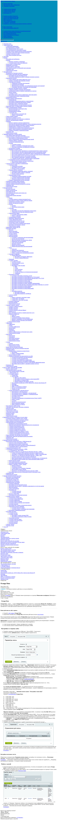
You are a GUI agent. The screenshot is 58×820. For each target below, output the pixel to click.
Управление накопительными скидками (21, 176)
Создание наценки (16, 492)
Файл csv (14, 315)
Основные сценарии (17, 467)
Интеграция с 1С (7, 13)
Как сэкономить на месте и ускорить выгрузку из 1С (21, 312)
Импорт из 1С (12, 311)
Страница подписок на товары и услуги (18, 431)
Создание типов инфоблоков (16, 498)
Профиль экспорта (13, 307)
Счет (13, 289)
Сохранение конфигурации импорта (20, 317)
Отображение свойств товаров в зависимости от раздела (22, 90)
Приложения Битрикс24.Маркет (11, 34)
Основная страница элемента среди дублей (16, 418)
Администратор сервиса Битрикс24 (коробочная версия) (17, 31)
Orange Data (15, 375)
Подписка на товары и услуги (13, 117)
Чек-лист (11, 229)
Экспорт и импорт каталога (15, 306)
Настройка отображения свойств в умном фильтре (21, 101)
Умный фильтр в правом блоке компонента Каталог (21, 127)
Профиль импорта (13, 308)
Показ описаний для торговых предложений (17, 435)
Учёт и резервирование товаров (14, 107)
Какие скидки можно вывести (19, 162)
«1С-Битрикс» (19, 817)
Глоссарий (5, 56)
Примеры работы (10, 349)
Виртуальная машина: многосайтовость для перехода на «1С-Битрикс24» (29, 458)
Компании (11, 259)
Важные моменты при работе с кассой (24, 381)
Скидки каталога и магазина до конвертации (17, 163)
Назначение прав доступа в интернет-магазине (17, 348)
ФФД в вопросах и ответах (18, 404)
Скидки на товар (13, 164)
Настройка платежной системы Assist (21, 280)
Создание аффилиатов (14, 326)
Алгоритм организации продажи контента (22, 357)
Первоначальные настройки (13, 482)
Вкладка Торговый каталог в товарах (18, 88)
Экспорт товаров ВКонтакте (21, 257)
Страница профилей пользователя (17, 430)
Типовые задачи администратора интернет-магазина (19, 51)
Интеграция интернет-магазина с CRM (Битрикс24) (18, 441)
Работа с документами (17, 115)
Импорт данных (16, 316)
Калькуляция (12, 328)
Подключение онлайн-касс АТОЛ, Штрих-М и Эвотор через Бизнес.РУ (29, 382)
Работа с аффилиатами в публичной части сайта (20, 331)
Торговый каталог (7, 71)
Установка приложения (17, 395)
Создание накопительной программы (21, 177)
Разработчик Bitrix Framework (10, 16)
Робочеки (14, 384)
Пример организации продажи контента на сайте (21, 356)
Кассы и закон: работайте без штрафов (12, 367)
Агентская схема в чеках (12, 412)
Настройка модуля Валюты (12, 481)
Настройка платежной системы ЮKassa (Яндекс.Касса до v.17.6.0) (28, 278)
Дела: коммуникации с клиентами (17, 461)
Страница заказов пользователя (16, 427)
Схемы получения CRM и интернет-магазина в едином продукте (27, 453)
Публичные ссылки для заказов (16, 222)
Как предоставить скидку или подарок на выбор (23, 156)
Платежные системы (14, 274)
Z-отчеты (14, 400)
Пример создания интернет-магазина (12, 475)
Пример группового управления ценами (19, 130)
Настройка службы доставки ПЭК (20, 515)
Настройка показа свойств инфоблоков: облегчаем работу (23, 94)
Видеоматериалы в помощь (12, 47)
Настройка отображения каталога (17, 510)
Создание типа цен (16, 491)
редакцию (7, 595)
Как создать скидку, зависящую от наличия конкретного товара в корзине (29, 150)
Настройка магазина (11, 228)
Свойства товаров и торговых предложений (19, 89)
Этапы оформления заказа (15, 219)
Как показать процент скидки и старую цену (23, 161)
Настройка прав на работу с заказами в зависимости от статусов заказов (26, 486)
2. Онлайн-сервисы (13, 373)
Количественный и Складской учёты (18, 108)
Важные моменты (16, 465)
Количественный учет (14, 110)
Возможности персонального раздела (18, 423)
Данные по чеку (16, 389)
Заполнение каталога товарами (16, 506)
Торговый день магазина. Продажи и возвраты (17, 407)
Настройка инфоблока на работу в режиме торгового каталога (24, 76)
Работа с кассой (15, 399)
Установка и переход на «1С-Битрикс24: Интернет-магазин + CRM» (25, 451)
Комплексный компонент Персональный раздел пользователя (24, 424)
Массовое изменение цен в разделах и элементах (18, 119)
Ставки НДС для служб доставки (20, 300)
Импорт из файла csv (14, 314)
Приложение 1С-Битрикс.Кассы (19, 391)
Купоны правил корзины (18, 173)
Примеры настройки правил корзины (15, 181)
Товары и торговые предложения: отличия (19, 80)
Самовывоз (17, 273)
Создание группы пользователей (20, 358)
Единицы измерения (14, 301)
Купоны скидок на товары (18, 168)
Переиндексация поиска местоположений (22, 246)
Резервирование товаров (15, 111)
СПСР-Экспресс (19, 269)
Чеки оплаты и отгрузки (12, 410)
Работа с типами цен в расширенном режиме (23, 252)
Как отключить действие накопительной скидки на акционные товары (29, 152)
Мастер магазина (13, 231)
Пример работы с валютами (13, 66)
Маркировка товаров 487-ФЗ (13, 227)
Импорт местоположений (18, 245)
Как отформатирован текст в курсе (14, 48)
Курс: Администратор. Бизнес (8, 1)
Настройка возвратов (17, 291)
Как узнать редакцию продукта (13, 55)
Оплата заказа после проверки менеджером (19, 223)
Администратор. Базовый (9, 9)
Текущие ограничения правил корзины (15, 182)
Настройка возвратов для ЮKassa (23, 293)
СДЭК (16, 268)
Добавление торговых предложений (20, 83)
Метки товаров (12, 92)
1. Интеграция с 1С (13, 372)
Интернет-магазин (7, 187)
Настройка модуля (10, 191)
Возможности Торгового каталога (14, 73)
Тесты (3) (5, 526)
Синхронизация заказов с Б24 (13, 447)
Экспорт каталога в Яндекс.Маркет (17, 310)
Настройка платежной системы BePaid (21, 287)
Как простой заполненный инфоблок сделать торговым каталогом (25, 124)
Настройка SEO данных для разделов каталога (20, 505)
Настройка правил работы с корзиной (21, 172)
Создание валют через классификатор (18, 62)
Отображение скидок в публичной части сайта (20, 159)
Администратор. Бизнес (9, 11)
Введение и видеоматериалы (13, 477)
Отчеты (8, 342)
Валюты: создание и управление (17, 61)
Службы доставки (13, 260)
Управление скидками (17, 166)
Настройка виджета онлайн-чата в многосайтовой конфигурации (27, 459)
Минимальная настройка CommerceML (18, 444)
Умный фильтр (12, 99)
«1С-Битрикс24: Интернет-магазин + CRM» (16, 449)
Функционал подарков (14, 148)
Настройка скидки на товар (18, 167)
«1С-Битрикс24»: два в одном (16, 450)
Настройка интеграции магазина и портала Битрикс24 (22, 445)
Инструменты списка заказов (19, 469)
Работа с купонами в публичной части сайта (22, 145)
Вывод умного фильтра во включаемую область (20, 129)
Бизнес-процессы (7, 36)
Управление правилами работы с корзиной (22, 171)
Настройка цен (12, 489)
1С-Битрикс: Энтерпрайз (9, 22)
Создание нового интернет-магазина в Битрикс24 (24, 456)
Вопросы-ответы (10, 413)
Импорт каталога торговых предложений (22, 320)
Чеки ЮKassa (15, 385)
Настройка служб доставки (18, 265)
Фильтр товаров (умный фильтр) (14, 98)
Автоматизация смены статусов (16, 221)
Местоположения (13, 236)
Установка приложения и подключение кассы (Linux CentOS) (27, 398)
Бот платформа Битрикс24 (9, 33)
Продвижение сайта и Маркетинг (11, 4)
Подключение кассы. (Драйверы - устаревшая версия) (25, 394)
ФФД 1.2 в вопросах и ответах (19, 386)
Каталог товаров (10, 194)
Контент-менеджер (8, 3)
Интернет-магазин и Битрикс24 (11, 440)
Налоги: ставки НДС (14, 493)
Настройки (14, 352)
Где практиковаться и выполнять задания (16, 50)
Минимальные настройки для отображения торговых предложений (28, 85)
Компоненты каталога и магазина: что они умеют (15, 417)
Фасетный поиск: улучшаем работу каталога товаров (19, 106)
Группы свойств (13, 233)
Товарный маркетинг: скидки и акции (12, 134)
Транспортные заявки (14, 213)
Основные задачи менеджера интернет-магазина (18, 52)
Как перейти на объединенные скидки (18, 138)
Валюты (5, 57)
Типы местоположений (17, 242)
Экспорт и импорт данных (12, 305)
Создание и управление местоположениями (22, 237)
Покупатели (9, 334)
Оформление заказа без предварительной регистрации (19, 436)
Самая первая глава (8, 45)
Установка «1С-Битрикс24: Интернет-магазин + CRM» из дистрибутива (29, 454)
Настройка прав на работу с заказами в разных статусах (25, 363)
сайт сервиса (11, 613)
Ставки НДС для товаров (18, 298)
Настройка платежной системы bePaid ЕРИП (23, 288)
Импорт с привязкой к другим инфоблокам (22, 319)
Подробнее (6, 750)
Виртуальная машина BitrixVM (10, 28)
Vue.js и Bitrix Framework (9, 21)
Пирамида (11, 329)
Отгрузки (11, 208)
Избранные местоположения (19, 241)
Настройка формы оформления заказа (18, 463)
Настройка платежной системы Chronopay (22, 286)
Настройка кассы (16, 396)
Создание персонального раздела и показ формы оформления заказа (28, 362)
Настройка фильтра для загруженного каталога (20, 105)
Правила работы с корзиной (16, 140)
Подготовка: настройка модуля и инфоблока (17, 74)
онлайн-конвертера (29, 679)
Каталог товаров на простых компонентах (19, 122)
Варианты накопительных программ (21, 178)
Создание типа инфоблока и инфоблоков (22, 359)
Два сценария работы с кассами (14, 370)
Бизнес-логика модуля (11, 190)
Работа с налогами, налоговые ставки (21, 297)
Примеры (8, 121)
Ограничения (15, 264)
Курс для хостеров (7, 26)
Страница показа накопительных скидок (19, 432)
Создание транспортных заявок (19, 214)
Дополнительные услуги (18, 263)
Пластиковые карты (14, 339)
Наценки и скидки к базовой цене (20, 251)
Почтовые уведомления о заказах (17, 224)
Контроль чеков (10, 408)
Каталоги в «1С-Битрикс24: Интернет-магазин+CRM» (25, 470)
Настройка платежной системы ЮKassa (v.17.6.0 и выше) (26, 277)
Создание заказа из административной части (20, 199)
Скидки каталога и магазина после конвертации (18, 136)
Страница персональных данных (17, 428)
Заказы (8, 196)
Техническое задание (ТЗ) (12, 479)
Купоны (11, 143)
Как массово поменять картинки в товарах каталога (21, 125)
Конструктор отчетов (14, 344)
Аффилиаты (9, 322)
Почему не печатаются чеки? (19, 388)
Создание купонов (16, 144)
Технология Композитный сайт (11, 17)
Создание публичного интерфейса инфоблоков (23, 361)
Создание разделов (13, 504)
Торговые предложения (14, 82)
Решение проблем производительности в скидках (18, 184)
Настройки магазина (11, 511)
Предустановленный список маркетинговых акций (21, 139)
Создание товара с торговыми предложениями (23, 509)
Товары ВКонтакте (16, 255)
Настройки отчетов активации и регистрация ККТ (27, 379)
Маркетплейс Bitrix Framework (10, 18)
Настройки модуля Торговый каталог (18, 75)
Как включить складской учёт (19, 113)
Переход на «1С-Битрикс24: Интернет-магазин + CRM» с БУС (27, 455)
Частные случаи (10, 525)
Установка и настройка (8, 6)
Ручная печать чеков (11, 409)
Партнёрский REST (8, 37)
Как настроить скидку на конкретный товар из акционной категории (28, 153)
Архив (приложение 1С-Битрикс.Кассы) (19, 390)
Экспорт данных (10, 524)
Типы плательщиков (14, 232)
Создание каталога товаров (12, 496)
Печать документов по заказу (16, 203)
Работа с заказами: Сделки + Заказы (17, 464)
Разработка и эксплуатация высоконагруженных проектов (17, 23)
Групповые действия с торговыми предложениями (24, 87)
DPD (16, 266)
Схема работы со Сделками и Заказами (21, 468)
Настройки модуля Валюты (12, 59)
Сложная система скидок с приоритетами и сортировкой (25, 158)
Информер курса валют (12, 65)
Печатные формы (13, 302)
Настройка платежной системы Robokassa (22, 279)
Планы (10, 325)
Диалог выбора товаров (12, 116)
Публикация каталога (11, 97)
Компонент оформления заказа (16, 218)
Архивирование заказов (15, 217)
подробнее (3, 759)
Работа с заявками (16, 215)
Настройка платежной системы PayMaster (22, 282)
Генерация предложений (18, 84)
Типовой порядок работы (12, 478)
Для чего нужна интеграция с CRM (17, 442)
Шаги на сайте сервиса (20, 377)
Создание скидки (13, 512)
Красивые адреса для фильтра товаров (18, 103)
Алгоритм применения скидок (16, 141)
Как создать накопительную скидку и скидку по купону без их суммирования (31, 154)
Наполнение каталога (11, 78)
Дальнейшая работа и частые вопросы (18, 446)
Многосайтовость (7, 19)
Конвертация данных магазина (13, 195)
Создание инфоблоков (14, 500)
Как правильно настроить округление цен (16, 192)
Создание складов (13, 521)
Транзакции (12, 330)
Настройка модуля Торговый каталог (18, 484)
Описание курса (7, 43)
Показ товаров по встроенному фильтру (16, 421)
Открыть (3, 529)
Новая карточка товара (14, 460)
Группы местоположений (18, 238)
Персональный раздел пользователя (14, 422)
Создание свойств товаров (15, 501)
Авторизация (4, 41)
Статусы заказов (13, 294)
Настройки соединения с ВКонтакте (23, 256)
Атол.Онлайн (15, 376)
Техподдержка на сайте (14, 354)
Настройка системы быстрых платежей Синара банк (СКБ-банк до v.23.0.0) (30, 284)
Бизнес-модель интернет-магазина (14, 347)
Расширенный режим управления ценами (19, 96)
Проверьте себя (10, 69)
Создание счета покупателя (15, 520)
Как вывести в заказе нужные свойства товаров (20, 200)
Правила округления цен (18, 250)
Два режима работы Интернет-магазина (15, 135)
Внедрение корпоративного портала (12, 32)
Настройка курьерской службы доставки (21, 516)
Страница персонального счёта (16, 426)
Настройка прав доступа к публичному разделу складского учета (24, 472)
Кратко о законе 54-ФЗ (11, 368)
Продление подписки (14, 338)
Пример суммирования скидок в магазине (19, 180)
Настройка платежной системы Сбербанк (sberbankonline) (26, 283)
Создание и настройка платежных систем (22, 275)
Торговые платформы (14, 254)
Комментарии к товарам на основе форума (19, 126)
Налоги (11, 296)
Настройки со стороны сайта (22, 380)
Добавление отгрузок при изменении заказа (22, 212)
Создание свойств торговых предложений (19, 502)
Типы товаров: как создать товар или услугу (20, 79)
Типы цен (14, 249)
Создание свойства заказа (15, 519)
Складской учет (13, 112)
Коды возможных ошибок (18, 403)
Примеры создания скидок (15, 149)
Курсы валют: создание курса (13, 64)
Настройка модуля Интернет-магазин (18, 495)
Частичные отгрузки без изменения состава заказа (24, 210)
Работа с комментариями (18, 353)
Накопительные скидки (14, 175)
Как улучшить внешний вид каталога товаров (17, 419)
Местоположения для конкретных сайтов (22, 240)
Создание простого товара (18, 507)
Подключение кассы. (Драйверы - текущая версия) (24, 393)
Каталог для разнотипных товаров (14, 120)
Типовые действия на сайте (13, 54)
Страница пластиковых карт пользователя (19, 433)
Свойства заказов (13, 235)
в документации (12, 694)
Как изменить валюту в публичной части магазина (18, 68)
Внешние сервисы (16, 243)
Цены (10, 247)
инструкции (40, 614)
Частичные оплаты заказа (18, 206)
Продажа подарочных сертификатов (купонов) (23, 147)
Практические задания (11, 70)
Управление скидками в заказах (16, 201)
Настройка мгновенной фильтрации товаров (20, 102)
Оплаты (11, 204)
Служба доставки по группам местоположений (26, 272)
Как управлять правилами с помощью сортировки (24, 157)
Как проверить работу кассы (13, 405)
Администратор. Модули (9, 10)
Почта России (18, 270)
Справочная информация (12, 46)
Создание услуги (13, 93)
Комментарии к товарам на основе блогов (19, 351)
